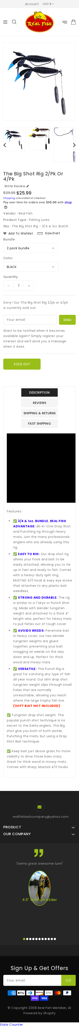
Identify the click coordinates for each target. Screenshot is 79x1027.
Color (8, 258)
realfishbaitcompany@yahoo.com (41, 816)
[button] (24, 939)
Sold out (22, 364)
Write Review (14, 186)
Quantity (10, 276)
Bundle (9, 239)
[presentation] (4, 145)
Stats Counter (11, 1024)
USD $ (47, 4)
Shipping (9, 198)
